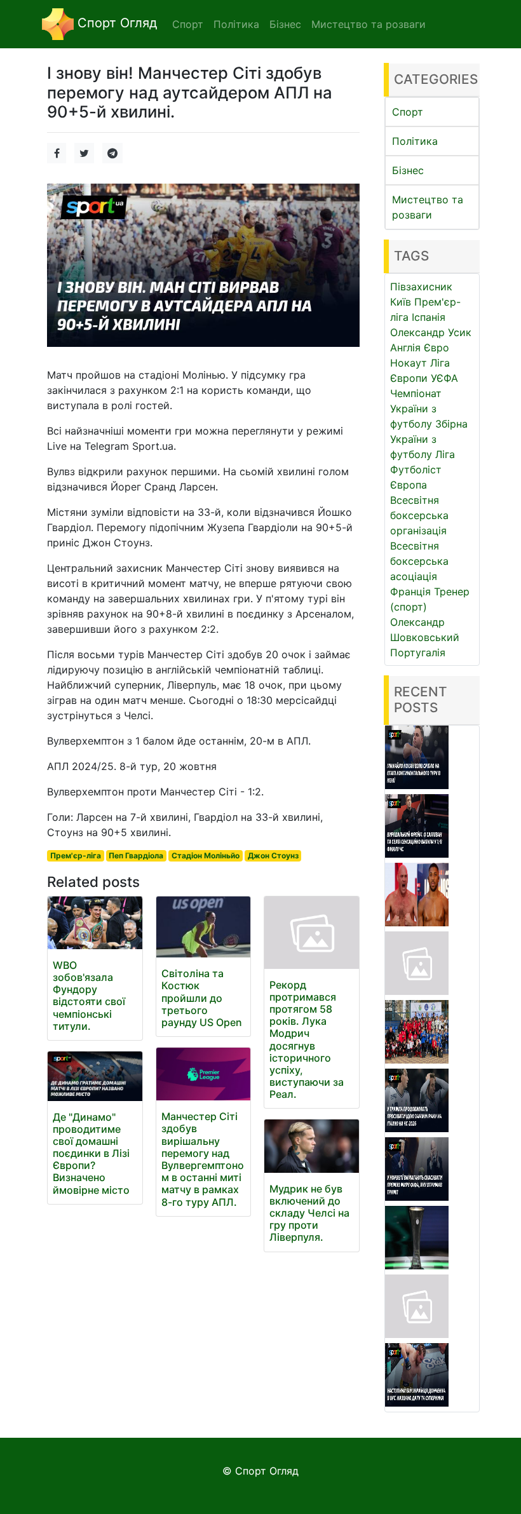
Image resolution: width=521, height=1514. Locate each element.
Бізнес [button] (285, 24)
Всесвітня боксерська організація (419, 515)
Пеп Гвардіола (136, 855)
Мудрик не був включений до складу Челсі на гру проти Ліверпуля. (309, 1213)
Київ (400, 301)
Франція (410, 591)
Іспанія (428, 317)
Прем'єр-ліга (75, 855)
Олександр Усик (430, 332)
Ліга (445, 454)
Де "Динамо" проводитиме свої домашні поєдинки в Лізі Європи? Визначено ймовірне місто (91, 1153)
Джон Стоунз (273, 855)
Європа (408, 484)
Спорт (407, 111)
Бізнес (408, 170)
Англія (405, 347)
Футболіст (416, 469)
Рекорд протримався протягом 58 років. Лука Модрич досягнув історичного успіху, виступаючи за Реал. (306, 1039)
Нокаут (408, 362)
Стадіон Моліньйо (206, 855)
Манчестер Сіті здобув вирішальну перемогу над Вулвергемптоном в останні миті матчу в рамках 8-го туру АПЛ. (202, 1159)
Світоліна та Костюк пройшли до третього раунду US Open (201, 998)
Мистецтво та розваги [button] (368, 24)
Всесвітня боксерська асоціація (419, 561)
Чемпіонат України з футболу (416, 408)
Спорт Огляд (115, 22)
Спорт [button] (187, 24)
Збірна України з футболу (429, 439)
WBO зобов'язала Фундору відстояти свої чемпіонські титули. (89, 995)
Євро (436, 347)
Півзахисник (421, 286)
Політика (415, 141)
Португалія (417, 652)
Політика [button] (236, 24)
